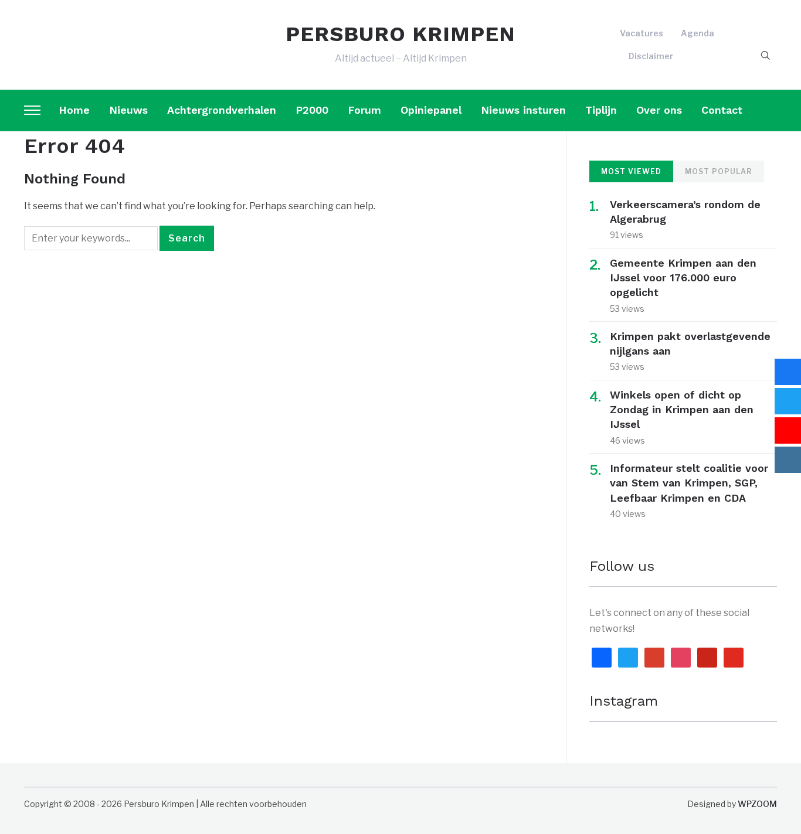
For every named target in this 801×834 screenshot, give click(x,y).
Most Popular (718, 171)
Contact (721, 110)
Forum (364, 110)
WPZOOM (757, 804)
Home (74, 110)
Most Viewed (631, 171)
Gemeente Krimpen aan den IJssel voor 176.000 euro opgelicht (683, 277)
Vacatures (641, 33)
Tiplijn (601, 110)
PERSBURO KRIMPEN (400, 34)
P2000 (312, 110)
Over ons (659, 110)
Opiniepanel (430, 110)
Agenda (697, 33)
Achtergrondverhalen (221, 110)
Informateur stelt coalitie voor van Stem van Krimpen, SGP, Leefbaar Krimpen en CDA (689, 482)
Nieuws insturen (523, 110)
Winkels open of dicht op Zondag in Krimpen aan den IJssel (682, 409)
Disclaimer (651, 56)
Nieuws (128, 110)
